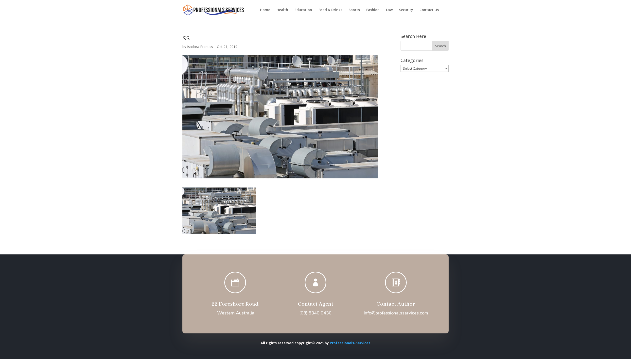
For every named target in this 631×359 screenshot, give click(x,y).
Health (282, 10)
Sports (354, 10)
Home (265, 10)
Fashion (373, 10)
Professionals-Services (350, 343)
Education (303, 10)
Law (389, 10)
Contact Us (429, 10)
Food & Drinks (330, 10)
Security (406, 10)
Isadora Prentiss (200, 46)
